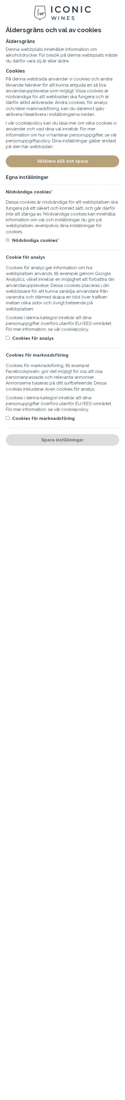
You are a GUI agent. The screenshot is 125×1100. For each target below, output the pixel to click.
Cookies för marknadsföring (43, 418)
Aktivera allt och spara (62, 161)
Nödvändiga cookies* (35, 240)
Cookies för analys (32, 338)
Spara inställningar (62, 440)
